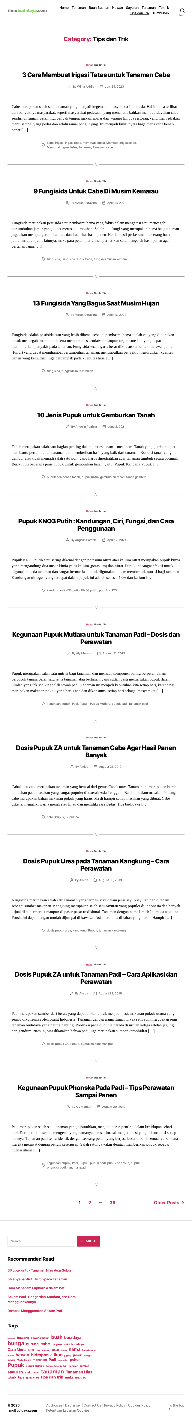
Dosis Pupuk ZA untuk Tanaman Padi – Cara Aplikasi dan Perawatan (96, 977)
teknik (12, 1377)
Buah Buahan (99, 8)
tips (21, 1377)
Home (64, 8)
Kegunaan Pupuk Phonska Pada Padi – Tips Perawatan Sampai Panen (96, 1091)
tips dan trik (52, 1377)
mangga (88, 1355)
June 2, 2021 (117, 426)
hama (75, 1349)
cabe (50, 143)
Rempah (73, 1365)
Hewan (117, 8)
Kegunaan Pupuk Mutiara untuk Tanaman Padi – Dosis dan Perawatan (96, 638)
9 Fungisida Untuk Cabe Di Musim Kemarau (96, 191)
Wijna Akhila (85, 86)
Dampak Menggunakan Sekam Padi (35, 1311)
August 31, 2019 (113, 653)
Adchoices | (55, 1405)
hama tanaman (89, 1350)
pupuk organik (35, 1365)
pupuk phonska (118, 1163)
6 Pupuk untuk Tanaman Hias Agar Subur (39, 1270)
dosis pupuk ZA (58, 1044)
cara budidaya (74, 1344)
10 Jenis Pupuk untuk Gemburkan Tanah (96, 415)
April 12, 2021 (116, 540)
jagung (67, 1355)
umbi (69, 1377)
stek (28, 1372)
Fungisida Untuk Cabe (77, 259)
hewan (22, 1354)
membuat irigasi (94, 143)
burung (32, 1344)
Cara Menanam (21, 1349)
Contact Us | (94, 1405)
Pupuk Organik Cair (56, 1366)
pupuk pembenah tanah (63, 477)
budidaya (72, 1337)
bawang (23, 1338)
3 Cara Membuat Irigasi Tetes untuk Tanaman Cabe (96, 75)
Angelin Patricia (86, 426)
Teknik (164, 8)
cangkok (57, 1344)
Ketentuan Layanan (61, 1410)
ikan (58, 1354)
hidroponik (41, 1354)
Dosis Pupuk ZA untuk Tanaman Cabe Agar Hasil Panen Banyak (96, 751)
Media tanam (24, 1360)
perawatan (63, 1360)
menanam (40, 1360)
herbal (11, 1355)
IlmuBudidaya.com (22, 1410)
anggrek (11, 1338)
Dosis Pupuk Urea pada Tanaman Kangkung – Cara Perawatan (96, 864)
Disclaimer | (74, 1405)
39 (112, 1202)
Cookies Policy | (140, 1405)
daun (55, 1350)
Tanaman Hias (79, 1371)
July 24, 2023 (114, 86)
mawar (11, 1360)
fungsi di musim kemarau (111, 259)
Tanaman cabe (103, 147)
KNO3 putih (89, 590)
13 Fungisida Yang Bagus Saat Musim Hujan (96, 303)
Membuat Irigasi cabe (121, 143)
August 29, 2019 (110, 993)
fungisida (53, 259)
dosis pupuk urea (59, 930)
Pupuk (84, 704)
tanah (36, 1372)
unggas (80, 1377)
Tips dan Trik (139, 13)
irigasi (59, 143)
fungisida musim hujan (77, 371)
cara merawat (43, 1350)
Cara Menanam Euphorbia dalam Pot (36, 1288)
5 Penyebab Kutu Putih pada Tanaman (37, 1279)
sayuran (15, 1371)
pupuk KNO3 (108, 590)
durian (64, 1350)
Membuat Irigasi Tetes (62, 147)
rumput (84, 1365)
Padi (75, 704)
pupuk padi (119, 704)
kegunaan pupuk (58, 704)
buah (56, 1337)
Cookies (83, 1410)
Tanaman (79, 8)
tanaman (85, 147)
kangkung (80, 930)
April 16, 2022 (116, 203)
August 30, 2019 (110, 880)
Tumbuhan (160, 13)
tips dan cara (32, 1377)
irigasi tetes (73, 143)
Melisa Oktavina (86, 203)
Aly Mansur (84, 653)
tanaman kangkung (112, 930)
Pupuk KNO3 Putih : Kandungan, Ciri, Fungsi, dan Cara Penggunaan (96, 524)
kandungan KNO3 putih (63, 590)
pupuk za (72, 817)
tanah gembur (136, 477)
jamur (77, 1355)
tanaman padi (138, 704)
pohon (75, 1359)
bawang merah (40, 1337)
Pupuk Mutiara (100, 704)
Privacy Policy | (116, 1405)
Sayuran (132, 8)
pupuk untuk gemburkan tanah (103, 477)
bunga (16, 1343)
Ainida (84, 766)
